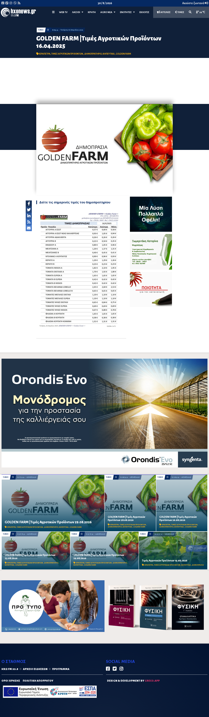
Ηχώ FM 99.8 (10, 669)
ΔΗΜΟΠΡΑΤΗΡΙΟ (93, 54)
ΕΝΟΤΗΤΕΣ (126, 12)
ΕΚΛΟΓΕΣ (144, 12)
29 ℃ (202, 12)
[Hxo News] (18, 13)
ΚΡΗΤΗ (92, 12)
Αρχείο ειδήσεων (35, 669)
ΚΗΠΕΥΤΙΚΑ (109, 54)
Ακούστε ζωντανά (193, 3)
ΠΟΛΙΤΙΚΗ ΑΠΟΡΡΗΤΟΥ (38, 680)
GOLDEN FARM (123, 54)
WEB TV (63, 12)
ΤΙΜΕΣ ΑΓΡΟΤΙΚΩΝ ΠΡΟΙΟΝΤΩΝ (67, 54)
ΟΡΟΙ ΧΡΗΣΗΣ (11, 680)
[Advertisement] (104, 80)
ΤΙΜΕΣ (180, 12)
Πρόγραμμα (60, 669)
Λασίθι (77, 12)
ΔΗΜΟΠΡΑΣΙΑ (198, 565)
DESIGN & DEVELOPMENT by (133, 680)
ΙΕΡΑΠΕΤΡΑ (44, 54)
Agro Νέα (107, 12)
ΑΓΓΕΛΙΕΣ (165, 12)
